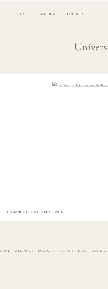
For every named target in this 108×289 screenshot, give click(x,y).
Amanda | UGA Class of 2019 (36, 212)
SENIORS (47, 14)
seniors (66, 251)
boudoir (75, 14)
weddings (24, 251)
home (22, 14)
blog (83, 251)
